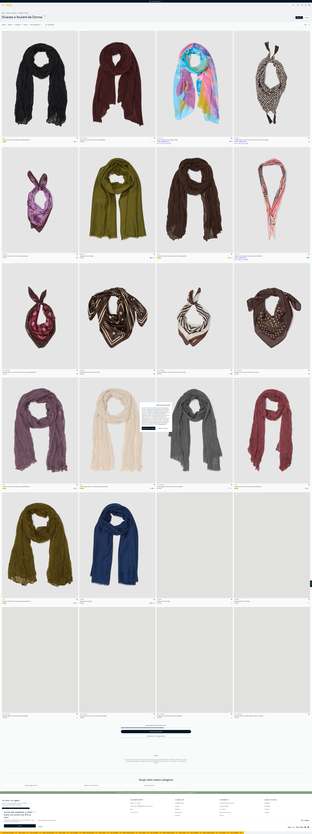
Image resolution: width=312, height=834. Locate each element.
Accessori (14, 13)
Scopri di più (189, 792)
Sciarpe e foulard (23, 13)
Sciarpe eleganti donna (31, 785)
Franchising (178, 812)
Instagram (267, 806)
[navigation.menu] (3, 5)
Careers (177, 809)
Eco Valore (223, 809)
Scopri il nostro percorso (227, 803)
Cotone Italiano (224, 806)
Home (3, 13)
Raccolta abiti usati (225, 812)
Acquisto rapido (40, 134)
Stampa (177, 806)
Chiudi (239, 832)
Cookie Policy (162, 424)
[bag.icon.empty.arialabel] (309, 5)
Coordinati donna (149, 785)
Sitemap (40, 826)
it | (306, 820)
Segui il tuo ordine (135, 803)
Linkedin (267, 812)
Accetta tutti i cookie (148, 428)
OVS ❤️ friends (179, 803)
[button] (297, 5)
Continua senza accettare (163, 405)
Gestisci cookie (163, 428)
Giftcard (177, 815)
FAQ (131, 809)
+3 (154, 141)
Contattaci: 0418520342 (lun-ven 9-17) (141, 806)
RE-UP (221, 815)
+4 (77, 141)
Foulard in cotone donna (91, 785)
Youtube (267, 809)
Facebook (267, 803)
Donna (8, 13)
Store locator (134, 812)
